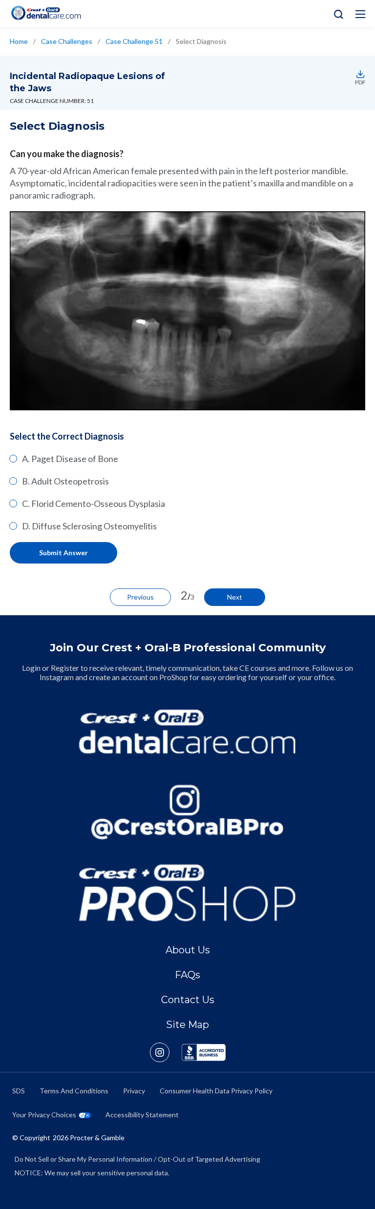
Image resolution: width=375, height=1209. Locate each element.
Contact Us (187, 1000)
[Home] (46, 13)
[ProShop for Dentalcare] (187, 892)
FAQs (187, 975)
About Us (188, 950)
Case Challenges (66, 41)
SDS (18, 1091)
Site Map (187, 1024)
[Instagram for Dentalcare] (187, 812)
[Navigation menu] (360, 14)
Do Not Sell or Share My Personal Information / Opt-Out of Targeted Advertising (137, 1159)
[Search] (336, 13)
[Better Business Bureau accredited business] (204, 1052)
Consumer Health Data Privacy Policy (216, 1091)
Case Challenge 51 (134, 41)
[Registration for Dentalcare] (187, 731)
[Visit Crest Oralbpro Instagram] (166, 1052)
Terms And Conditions (74, 1091)
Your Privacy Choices (44, 1114)
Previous (140, 597)
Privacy (134, 1091)
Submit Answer (63, 552)
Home (19, 41)
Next (234, 597)
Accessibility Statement (142, 1114)
